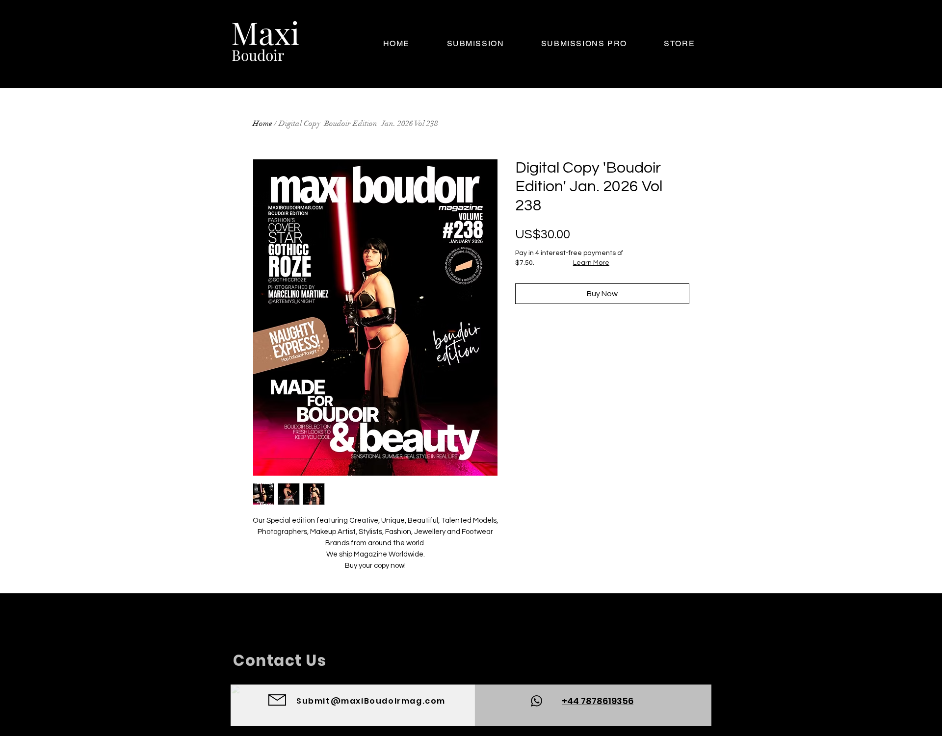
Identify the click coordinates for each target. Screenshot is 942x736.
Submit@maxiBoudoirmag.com (370, 701)
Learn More (591, 262)
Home (262, 123)
